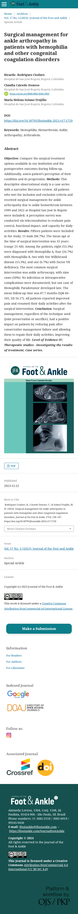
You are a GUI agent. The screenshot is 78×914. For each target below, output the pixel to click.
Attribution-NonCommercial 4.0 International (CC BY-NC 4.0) (38, 867)
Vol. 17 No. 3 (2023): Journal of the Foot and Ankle (35, 18)
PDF (13, 466)
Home (8, 14)
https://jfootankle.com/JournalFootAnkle (36, 831)
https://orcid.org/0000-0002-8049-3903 (29, 93)
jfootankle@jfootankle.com (38, 827)
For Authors (14, 662)
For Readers (14, 655)
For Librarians (15, 668)
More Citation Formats (21, 529)
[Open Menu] (4, 4)
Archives (22, 14)
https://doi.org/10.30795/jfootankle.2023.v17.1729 (38, 121)
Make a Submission (39, 628)
